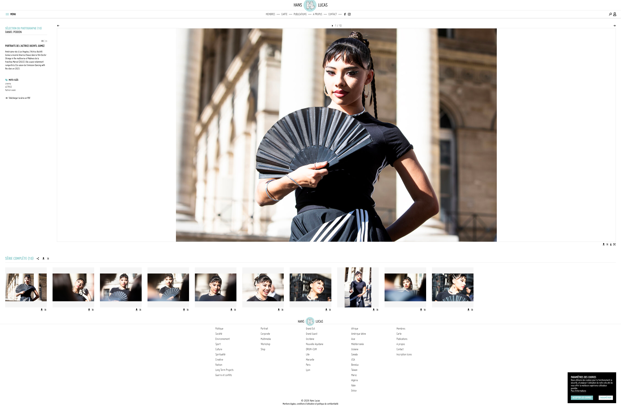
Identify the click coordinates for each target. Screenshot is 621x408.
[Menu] (7, 14)
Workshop (265, 344)
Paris (308, 364)
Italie (353, 385)
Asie (353, 339)
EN (46, 41)
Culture (218, 349)
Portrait (264, 328)
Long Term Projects (224, 370)
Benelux (355, 364)
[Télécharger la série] (43, 258)
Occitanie (310, 339)
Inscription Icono (404, 354)
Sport (218, 344)
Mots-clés (13, 79)
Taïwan (354, 370)
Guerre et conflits (223, 375)
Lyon (308, 370)
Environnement (222, 339)
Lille (308, 354)
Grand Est (310, 328)
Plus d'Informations (578, 390)
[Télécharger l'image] (603, 244)
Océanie (354, 349)
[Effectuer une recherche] (610, 14)
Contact (332, 14)
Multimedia (266, 339)
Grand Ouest (311, 333)
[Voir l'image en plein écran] (614, 244)
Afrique (354, 328)
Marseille (310, 359)
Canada (354, 354)
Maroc (354, 375)
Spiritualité (220, 354)
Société (218, 333)
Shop (263, 349)
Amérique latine (358, 333)
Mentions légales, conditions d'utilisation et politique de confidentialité (310, 403)
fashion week (10, 90)
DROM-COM (311, 349)
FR (42, 41)
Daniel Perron (13, 32)
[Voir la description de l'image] (610, 244)
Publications (300, 14)
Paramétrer (605, 397)
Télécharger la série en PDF (19, 98)
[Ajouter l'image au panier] (607, 244)
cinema (8, 83)
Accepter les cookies (581, 397)
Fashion (218, 364)
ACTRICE (8, 86)
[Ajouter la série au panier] (48, 258)
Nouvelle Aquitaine (314, 344)
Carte (284, 14)
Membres (270, 14)
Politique (219, 328)
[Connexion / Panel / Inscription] (615, 14)
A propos (317, 14)
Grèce (354, 390)
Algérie (354, 380)
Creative (219, 359)
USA (353, 359)
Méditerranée (357, 344)
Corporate (265, 333)
